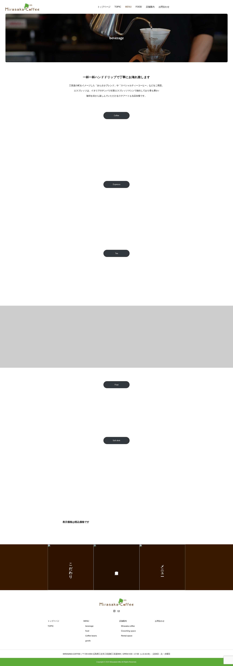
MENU (128, 7)
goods (88, 641)
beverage (89, 626)
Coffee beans (91, 636)
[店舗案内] (116, 567)
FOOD (139, 7)
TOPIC (117, 7)
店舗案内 (150, 7)
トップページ (103, 7)
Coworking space (128, 631)
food (87, 631)
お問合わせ (164, 7)
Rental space (126, 636)
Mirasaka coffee (128, 626)
